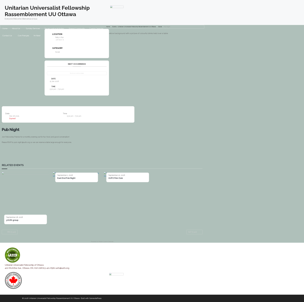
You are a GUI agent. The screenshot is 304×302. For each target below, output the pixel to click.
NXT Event (192, 232)
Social (160, 26)
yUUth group (12, 220)
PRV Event (11, 232)
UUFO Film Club (115, 178)
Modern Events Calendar (106, 241)
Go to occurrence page (77, 73)
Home (108, 26)
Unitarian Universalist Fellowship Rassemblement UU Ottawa (47, 11)
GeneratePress (95, 298)
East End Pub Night (66, 178)
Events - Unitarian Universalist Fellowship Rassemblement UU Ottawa (134, 26)
